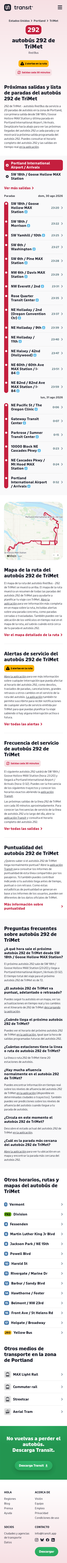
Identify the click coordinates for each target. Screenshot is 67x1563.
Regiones (10, 1498)
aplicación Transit (15, 817)
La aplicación (34, 697)
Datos (8, 1542)
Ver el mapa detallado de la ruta (31, 635)
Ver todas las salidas (21, 829)
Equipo (39, 1503)
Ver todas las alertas (21, 724)
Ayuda (8, 1513)
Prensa (8, 1508)
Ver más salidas (17, 188)
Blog (7, 1503)
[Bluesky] (42, 1539)
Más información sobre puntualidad (23, 906)
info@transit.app (45, 1533)
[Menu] (60, 7)
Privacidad (41, 1513)
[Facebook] (47, 1540)
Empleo (40, 1508)
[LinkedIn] (53, 1540)
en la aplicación (29, 147)
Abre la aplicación (15, 676)
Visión (39, 1498)
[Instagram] (36, 1540)
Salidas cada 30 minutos (36, 72)
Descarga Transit (31, 1465)
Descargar (46, 1551)
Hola (8, 1492)
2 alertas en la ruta (36, 63)
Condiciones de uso (47, 1517)
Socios (9, 1527)
